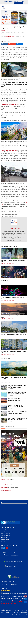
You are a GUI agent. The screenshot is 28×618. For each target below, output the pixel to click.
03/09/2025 (9, 335)
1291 (13, 281)
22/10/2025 (9, 281)
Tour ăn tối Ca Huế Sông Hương (8, 482)
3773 (13, 318)
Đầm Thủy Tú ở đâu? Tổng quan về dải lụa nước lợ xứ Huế (17, 399)
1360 (16, 38)
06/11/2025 (9, 263)
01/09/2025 (9, 354)
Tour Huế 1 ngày (4, 484)
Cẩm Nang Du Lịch (6, 38)
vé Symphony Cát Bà (6, 490)
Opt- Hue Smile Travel (9, 36)
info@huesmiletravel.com (8, 587)
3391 (13, 335)
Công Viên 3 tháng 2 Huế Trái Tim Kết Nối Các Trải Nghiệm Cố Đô (17, 412)
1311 (13, 263)
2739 (13, 300)
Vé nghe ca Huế (4, 537)
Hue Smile (4, 263)
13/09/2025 (9, 300)
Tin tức (8, 30)
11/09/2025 (9, 318)
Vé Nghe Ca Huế (5, 479)
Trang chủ (3, 30)
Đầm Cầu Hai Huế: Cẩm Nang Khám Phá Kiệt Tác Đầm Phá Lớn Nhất (17, 393)
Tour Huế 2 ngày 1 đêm (5, 533)
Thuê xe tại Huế (4, 487)
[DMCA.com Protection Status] (5, 590)
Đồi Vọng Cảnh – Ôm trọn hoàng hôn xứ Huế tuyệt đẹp (13, 378)
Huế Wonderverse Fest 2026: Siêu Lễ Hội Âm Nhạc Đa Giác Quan (17, 386)
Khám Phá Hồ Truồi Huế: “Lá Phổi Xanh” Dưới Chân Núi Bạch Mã (16, 406)
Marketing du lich (24, 615)
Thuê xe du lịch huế (5, 539)
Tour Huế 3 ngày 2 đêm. (6, 535)
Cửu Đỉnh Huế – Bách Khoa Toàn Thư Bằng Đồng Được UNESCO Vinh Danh (17, 419)
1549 (13, 354)
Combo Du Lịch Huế (5, 543)
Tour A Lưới (3, 541)
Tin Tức (12, 38)
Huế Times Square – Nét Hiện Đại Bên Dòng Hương (13, 334)
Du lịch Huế (3, 529)
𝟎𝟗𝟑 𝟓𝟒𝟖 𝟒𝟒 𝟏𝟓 (5, 588)
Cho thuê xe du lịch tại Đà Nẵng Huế (11, 104)
